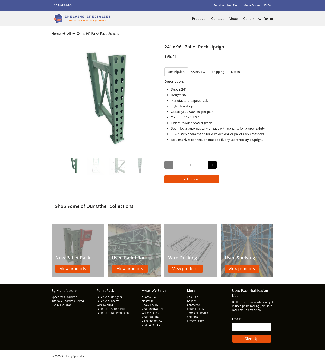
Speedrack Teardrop (64, 297)
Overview (198, 71)
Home (56, 33)
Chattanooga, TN (152, 309)
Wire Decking (105, 305)
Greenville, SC (150, 312)
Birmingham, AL (152, 320)
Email (237, 319)
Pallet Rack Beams (108, 301)
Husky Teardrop (61, 305)
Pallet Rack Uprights (109, 297)
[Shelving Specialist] (82, 18)
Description (176, 71)
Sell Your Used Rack (226, 5)
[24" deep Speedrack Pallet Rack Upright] (106, 98)
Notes (235, 71)
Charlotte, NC (150, 316)
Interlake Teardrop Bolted (68, 301)
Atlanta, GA (149, 297)
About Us (192, 297)
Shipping (218, 71)
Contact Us (193, 305)
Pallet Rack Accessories (111, 309)
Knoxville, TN (150, 305)
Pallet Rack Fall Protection (113, 312)
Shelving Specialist (73, 356)
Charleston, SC (151, 324)
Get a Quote (252, 5)
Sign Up (252, 338)
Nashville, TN (150, 301)
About (233, 18)
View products (73, 268)
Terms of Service (197, 312)
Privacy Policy (195, 320)
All (69, 33)
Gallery (249, 18)
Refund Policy (195, 309)
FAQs (267, 5)
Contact (217, 18)
